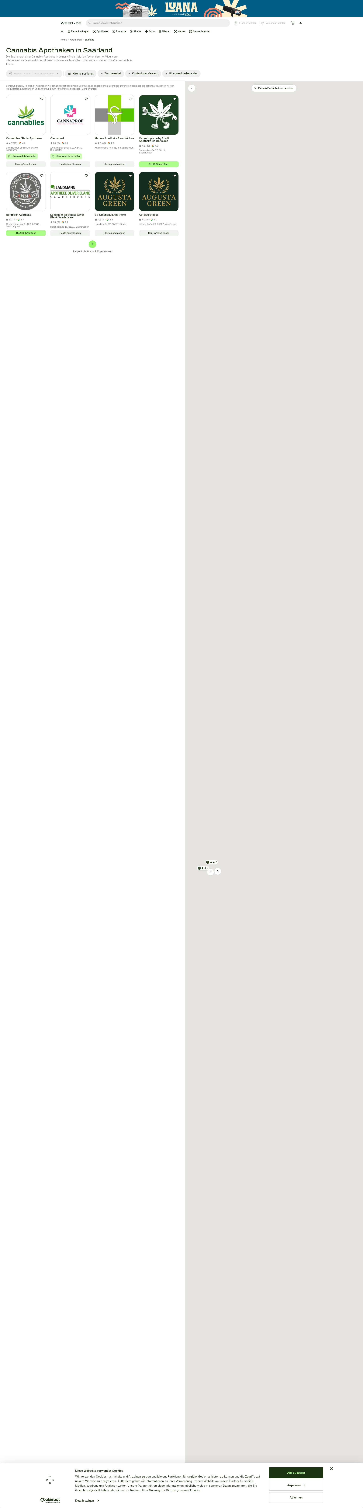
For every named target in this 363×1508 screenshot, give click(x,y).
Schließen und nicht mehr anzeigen (181, 797)
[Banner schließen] (331, 1468)
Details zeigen (84, 1500)
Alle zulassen (296, 1472)
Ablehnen (296, 1497)
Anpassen (294, 1485)
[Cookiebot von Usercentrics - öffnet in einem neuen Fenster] (50, 1500)
